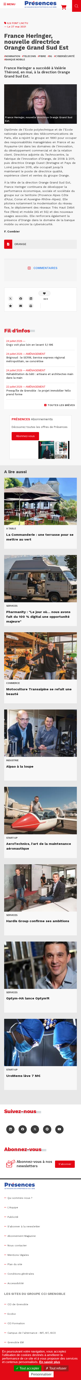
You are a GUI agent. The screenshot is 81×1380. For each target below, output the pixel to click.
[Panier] (63, 8)
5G (50, 56)
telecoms (29, 56)
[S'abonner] (11, 1164)
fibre (42, 56)
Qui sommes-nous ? (19, 1198)
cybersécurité (64, 56)
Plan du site (14, 1264)
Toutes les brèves (61, 405)
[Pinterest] (47, 1129)
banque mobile (14, 59)
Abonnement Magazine (21, 1236)
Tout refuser (57, 1368)
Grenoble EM (15, 1342)
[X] (10, 298)
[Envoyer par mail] (20, 305)
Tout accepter (29, 1368)
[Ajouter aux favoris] (10, 305)
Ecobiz (11, 1313)
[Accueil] (40, 4)
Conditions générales (20, 1273)
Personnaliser (41, 1374)
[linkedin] (30, 298)
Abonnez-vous (25, 436)
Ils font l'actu (17, 23)
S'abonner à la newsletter (23, 1226)
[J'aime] (44, 293)
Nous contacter (17, 1245)
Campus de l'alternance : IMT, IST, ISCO (31, 1332)
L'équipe (12, 1207)
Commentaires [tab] (45, 268)
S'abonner (65, 1164)
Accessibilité (15, 1283)
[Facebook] (20, 298)
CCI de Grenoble (17, 1304)
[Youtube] (59, 1129)
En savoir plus (49, 1362)
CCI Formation (16, 1323)
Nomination (12, 56)
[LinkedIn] (10, 1129)
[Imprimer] (30, 305)
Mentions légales (18, 1255)
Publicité (12, 1217)
